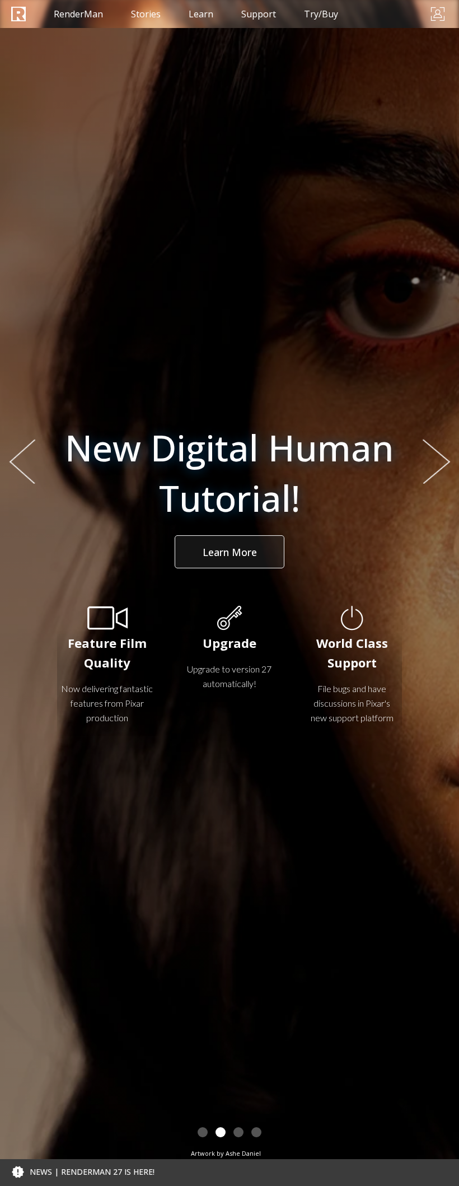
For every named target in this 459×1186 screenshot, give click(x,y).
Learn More (230, 552)
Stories (146, 14)
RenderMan (78, 14)
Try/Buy (321, 14)
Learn (201, 14)
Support (258, 14)
